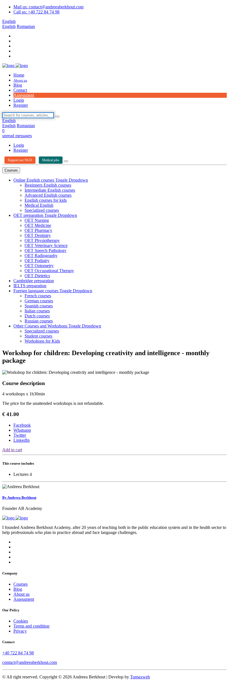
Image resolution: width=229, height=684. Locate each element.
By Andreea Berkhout (19, 497)
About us (20, 80)
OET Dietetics (37, 275)
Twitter (19, 435)
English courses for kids (46, 200)
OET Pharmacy (38, 230)
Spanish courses (39, 305)
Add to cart (12, 449)
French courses (38, 295)
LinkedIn (21, 440)
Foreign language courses (36, 290)
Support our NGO (20, 160)
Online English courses (34, 180)
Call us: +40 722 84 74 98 (36, 12)
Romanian (26, 26)
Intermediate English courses (50, 190)
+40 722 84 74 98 (18, 652)
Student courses (38, 336)
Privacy (20, 631)
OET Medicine (38, 225)
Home (18, 75)
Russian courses (39, 321)
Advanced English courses (48, 195)
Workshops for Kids (42, 341)
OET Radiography (41, 255)
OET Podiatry (37, 260)
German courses (39, 300)
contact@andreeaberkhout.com (29, 662)
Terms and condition (31, 626)
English (9, 21)
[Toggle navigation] (66, 161)
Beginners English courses (48, 185)
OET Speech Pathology (45, 250)
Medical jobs (50, 160)
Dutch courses (37, 316)
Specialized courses (42, 210)
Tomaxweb (140, 676)
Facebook (22, 425)
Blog (17, 85)
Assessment (23, 95)
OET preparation (28, 215)
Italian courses (37, 310)
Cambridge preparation (33, 280)
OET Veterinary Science (46, 245)
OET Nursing (37, 220)
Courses (11, 170)
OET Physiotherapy (42, 240)
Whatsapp (22, 430)
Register (20, 105)
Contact (20, 90)
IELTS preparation (29, 285)
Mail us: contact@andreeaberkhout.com (48, 6)
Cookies (20, 621)
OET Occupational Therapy (49, 270)
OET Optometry (39, 265)
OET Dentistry (38, 235)
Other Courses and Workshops (40, 326)
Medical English (39, 205)
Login (18, 100)
